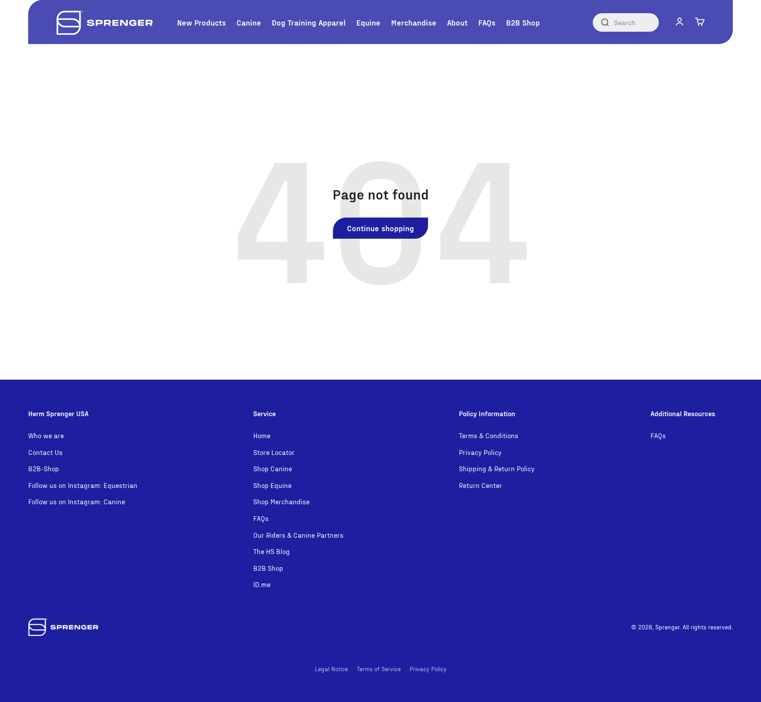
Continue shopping (380, 228)
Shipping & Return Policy (497, 468)
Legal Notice (331, 668)
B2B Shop (523, 22)
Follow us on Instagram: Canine (76, 501)
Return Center (480, 485)
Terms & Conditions (488, 435)
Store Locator (274, 452)
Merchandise (413, 22)
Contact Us (45, 452)
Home (261, 435)
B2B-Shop (43, 468)
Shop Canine (272, 468)
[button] (679, 21)
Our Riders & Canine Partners (298, 535)
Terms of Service (379, 668)
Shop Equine (272, 485)
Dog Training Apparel (309, 22)
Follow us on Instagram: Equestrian (82, 485)
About (457, 22)
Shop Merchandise (281, 501)
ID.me (261, 584)
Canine (248, 22)
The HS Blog (271, 551)
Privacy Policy (480, 452)
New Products (201, 22)
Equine (368, 22)
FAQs (486, 22)
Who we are (46, 435)
